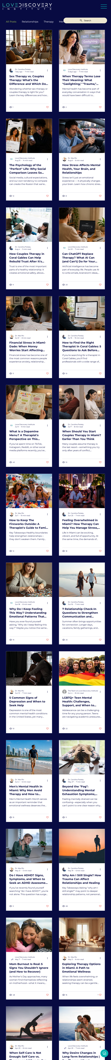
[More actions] (48, 70)
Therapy (49, 21)
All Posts (11, 21)
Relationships (30, 21)
